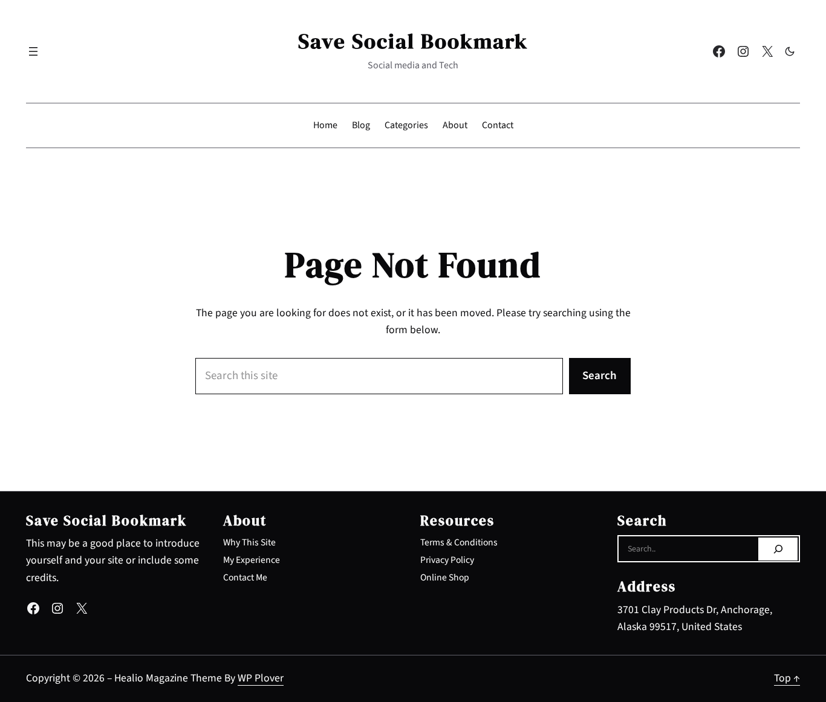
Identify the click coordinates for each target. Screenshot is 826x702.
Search (599, 376)
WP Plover (261, 678)
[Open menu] (33, 51)
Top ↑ (787, 678)
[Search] (778, 549)
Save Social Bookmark (413, 41)
